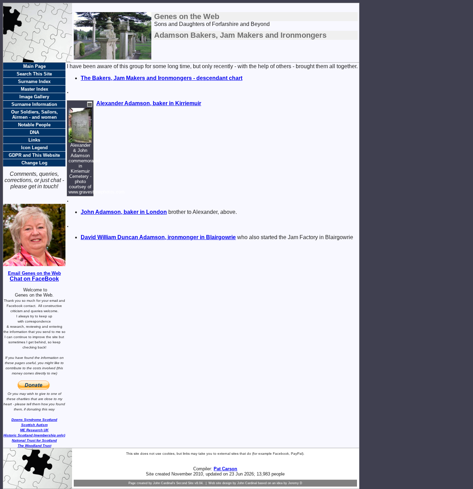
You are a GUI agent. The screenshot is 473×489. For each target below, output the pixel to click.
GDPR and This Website (34, 155)
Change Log (34, 162)
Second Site (185, 483)
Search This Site (34, 73)
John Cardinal (247, 483)
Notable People (34, 124)
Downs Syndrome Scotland (34, 420)
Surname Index (34, 81)
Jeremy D (295, 483)
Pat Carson (225, 468)
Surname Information (34, 104)
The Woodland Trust (34, 445)
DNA (34, 132)
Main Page (34, 66)
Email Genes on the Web (34, 273)
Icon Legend (34, 147)
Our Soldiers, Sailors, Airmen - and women (34, 114)
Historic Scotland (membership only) (34, 435)
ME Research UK (34, 430)
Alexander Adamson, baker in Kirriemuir (148, 103)
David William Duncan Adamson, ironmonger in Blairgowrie (158, 237)
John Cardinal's (164, 483)
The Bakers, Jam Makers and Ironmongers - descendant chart (161, 78)
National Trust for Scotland (34, 440)
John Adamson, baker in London (124, 212)
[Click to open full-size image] (89, 104)
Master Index (34, 89)
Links (34, 140)
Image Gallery (34, 96)
